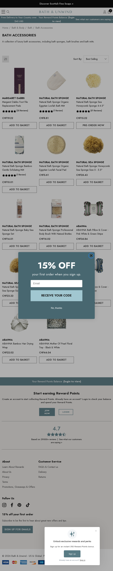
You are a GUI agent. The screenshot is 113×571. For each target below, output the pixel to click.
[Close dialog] (91, 255)
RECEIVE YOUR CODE (56, 295)
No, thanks (56, 308)
